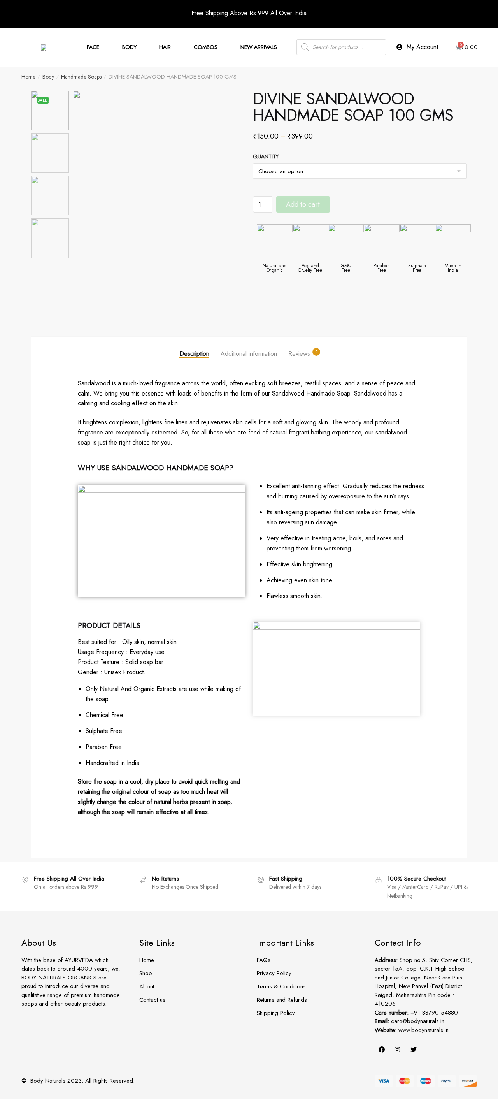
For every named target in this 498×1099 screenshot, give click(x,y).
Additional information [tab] (249, 353)
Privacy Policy (274, 973)
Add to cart (303, 204)
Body (48, 77)
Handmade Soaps (81, 77)
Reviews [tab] (299, 353)
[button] (235, 209)
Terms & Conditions (281, 986)
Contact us (152, 999)
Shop (145, 973)
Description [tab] (194, 353)
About (146, 986)
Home (28, 77)
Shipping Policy (276, 1013)
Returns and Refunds (282, 999)
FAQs (263, 960)
